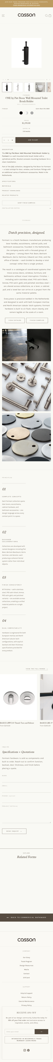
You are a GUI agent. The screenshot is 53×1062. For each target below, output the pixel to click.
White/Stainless (26, 112)
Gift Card (26, 977)
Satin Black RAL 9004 (21, 112)
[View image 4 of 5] (40, 87)
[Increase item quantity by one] (12, 140)
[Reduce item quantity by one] (4, 140)
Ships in (26, 128)
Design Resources (26, 965)
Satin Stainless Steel (31, 112)
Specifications (9, 181)
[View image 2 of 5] (18, 87)
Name (4, 775)
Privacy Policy (26, 1005)
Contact (26, 973)
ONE (12, 167)
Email (5, 786)
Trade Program (26, 961)
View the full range (37, 669)
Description (7, 149)
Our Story (26, 957)
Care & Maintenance (26, 1001)
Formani (26, 95)
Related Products (10, 195)
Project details (10, 806)
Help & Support (27, 993)
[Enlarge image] (26, 345)
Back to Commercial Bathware (28, 917)
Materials (6, 186)
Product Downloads (11, 190)
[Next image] (50, 80)
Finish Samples (37, 320)
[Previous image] (3, 80)
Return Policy (27, 997)
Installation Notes (11, 208)
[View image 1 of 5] (7, 87)
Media (26, 969)
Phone (8, 796)
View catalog (15, 320)
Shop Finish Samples (26, 203)
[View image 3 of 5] (29, 87)
